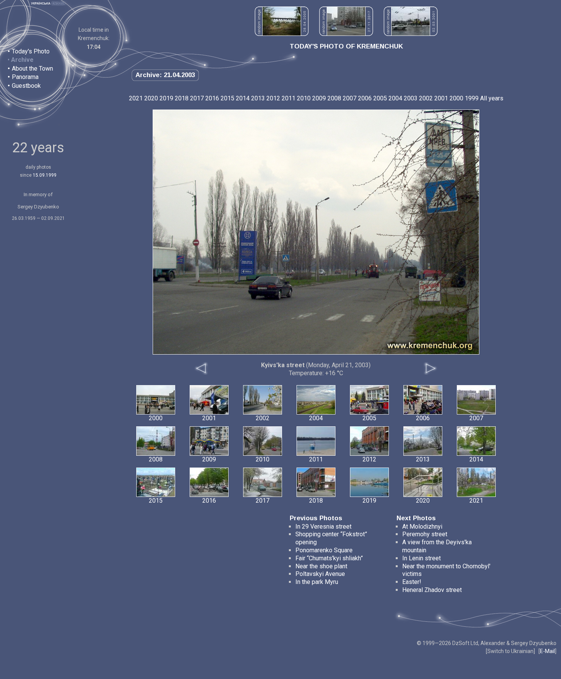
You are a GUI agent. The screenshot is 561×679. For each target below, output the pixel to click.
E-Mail (547, 651)
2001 (441, 98)
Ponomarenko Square (324, 550)
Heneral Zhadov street (432, 590)
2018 (182, 98)
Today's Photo (31, 51)
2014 (243, 98)
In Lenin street (421, 558)
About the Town (32, 68)
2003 (411, 98)
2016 (212, 98)
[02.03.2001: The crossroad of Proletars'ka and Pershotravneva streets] (410, 33)
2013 (258, 98)
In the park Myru (316, 581)
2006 (365, 98)
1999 (472, 98)
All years (491, 98)
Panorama (25, 77)
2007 (349, 98)
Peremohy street (424, 534)
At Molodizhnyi (422, 526)
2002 (426, 98)
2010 (304, 98)
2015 (227, 98)
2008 (334, 98)
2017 (197, 98)
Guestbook (26, 85)
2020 (151, 98)
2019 (166, 98)
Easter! (411, 581)
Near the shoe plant (321, 566)
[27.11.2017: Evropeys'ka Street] (346, 33)
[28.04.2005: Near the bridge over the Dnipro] (281, 33)
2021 (136, 98)
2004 (395, 98)
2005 (380, 98)
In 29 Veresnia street (323, 526)
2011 (288, 98)
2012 (273, 98)
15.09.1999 (44, 175)
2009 (319, 98)
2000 (456, 98)
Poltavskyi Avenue (320, 573)
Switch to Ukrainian (510, 651)
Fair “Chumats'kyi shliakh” (329, 558)
